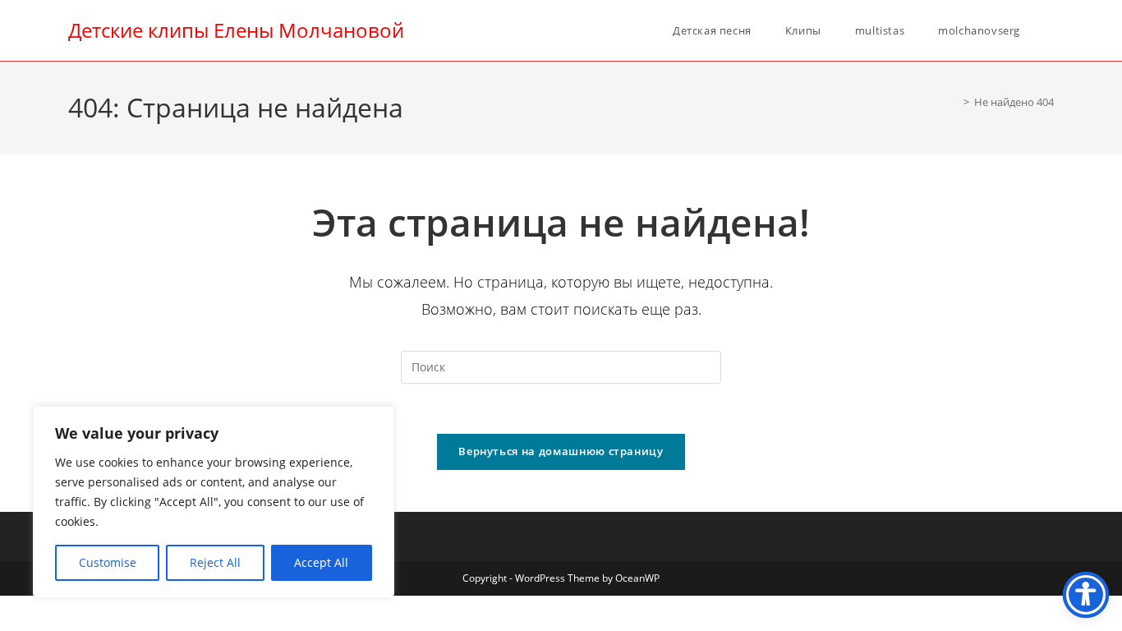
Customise (107, 562)
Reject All (215, 562)
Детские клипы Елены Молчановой (236, 30)
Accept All (321, 562)
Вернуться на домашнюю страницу (561, 451)
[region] (213, 502)
